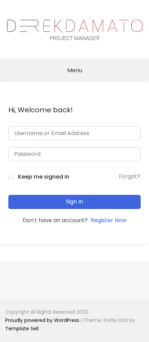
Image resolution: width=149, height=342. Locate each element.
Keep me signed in (43, 177)
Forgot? (129, 176)
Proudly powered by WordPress (43, 320)
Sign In (74, 202)
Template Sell (21, 328)
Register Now (108, 220)
